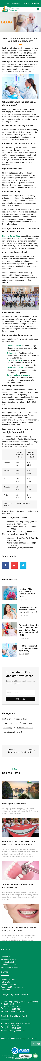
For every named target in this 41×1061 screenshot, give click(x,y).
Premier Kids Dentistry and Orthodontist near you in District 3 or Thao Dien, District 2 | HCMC (29, 630)
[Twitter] (23, 565)
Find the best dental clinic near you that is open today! (28, 648)
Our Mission (6, 719)
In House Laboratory (25, 728)
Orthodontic (5, 990)
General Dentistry (8, 979)
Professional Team (20, 719)
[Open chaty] (35, 1055)
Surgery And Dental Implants (12, 987)
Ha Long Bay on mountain (14, 804)
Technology (7, 728)
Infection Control (25, 723)
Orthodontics (12, 353)
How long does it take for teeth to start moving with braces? (28, 609)
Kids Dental (5, 982)
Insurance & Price (10, 723)
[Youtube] (14, 565)
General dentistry (14, 346)
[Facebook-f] (5, 565)
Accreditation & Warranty (13, 732)
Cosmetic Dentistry (8, 984)
